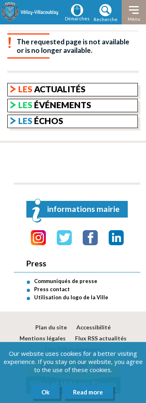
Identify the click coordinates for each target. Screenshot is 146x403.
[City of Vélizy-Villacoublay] (30, 12)
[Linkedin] (116, 237)
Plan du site (51, 327)
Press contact (52, 289)
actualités (52, 89)
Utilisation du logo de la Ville (71, 297)
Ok (45, 392)
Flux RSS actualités (101, 338)
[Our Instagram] (38, 237)
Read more (88, 392)
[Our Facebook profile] (90, 237)
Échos (40, 120)
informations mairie (83, 208)
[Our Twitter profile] (64, 237)
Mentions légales (42, 338)
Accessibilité (93, 327)
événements (54, 105)
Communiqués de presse (65, 281)
